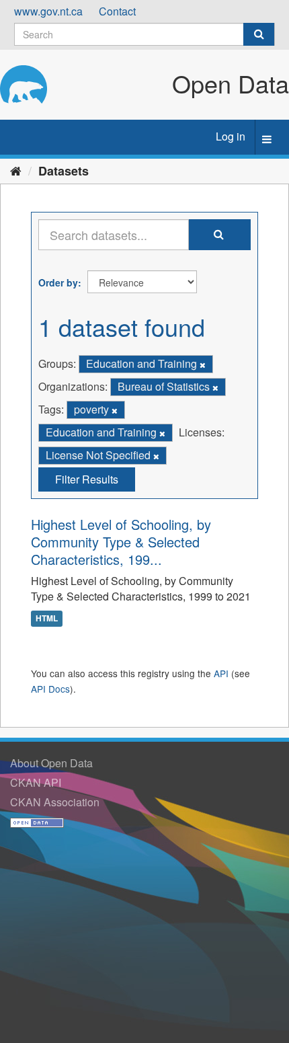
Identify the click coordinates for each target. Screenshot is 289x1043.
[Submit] (258, 34)
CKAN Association (54, 802)
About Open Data (51, 763)
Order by (58, 282)
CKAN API (35, 782)
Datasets (63, 171)
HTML (47, 618)
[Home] (16, 170)
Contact (117, 11)
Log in (230, 136)
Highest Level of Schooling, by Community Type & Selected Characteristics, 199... (121, 541)
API (221, 673)
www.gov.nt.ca (48, 11)
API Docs (50, 688)
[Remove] (203, 364)
